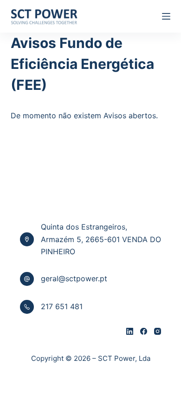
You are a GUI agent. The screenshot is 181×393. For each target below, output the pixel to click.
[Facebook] (143, 331)
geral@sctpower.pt (74, 278)
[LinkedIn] (129, 331)
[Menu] (166, 16)
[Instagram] (157, 331)
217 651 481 (62, 306)
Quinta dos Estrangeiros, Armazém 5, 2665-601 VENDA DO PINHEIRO (101, 239)
